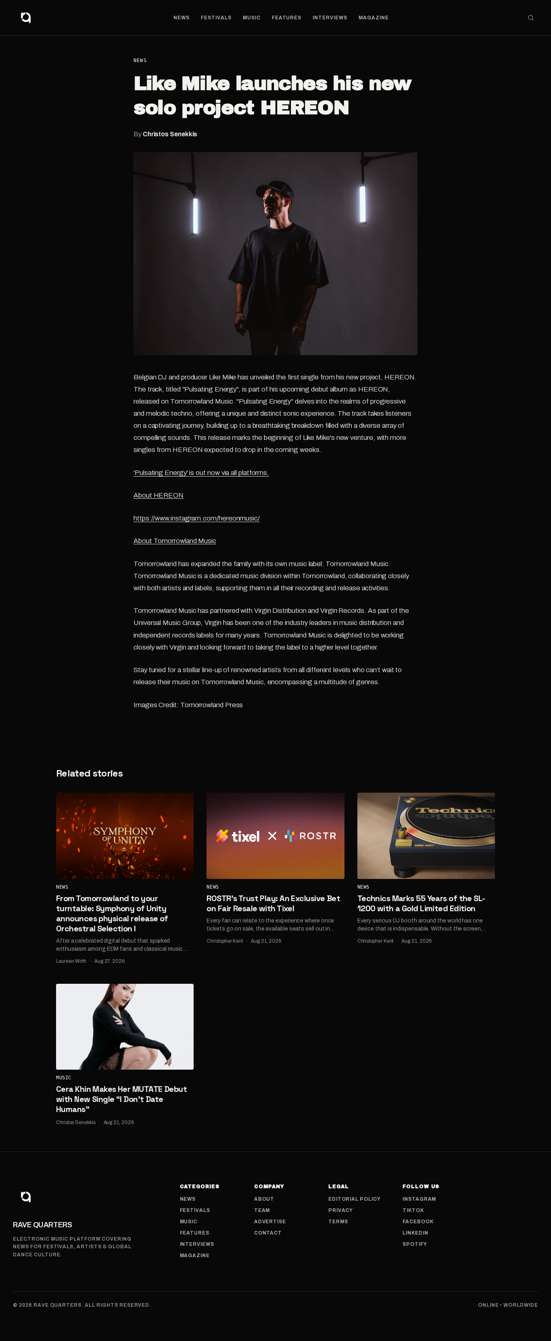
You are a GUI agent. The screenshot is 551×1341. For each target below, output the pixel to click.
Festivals (216, 18)
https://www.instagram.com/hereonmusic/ (197, 518)
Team (262, 1210)
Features (287, 18)
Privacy (340, 1210)
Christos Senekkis (170, 134)
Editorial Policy (354, 1199)
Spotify (415, 1244)
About (264, 1199)
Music (252, 18)
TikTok (413, 1210)
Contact (268, 1233)
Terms (338, 1221)
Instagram (419, 1199)
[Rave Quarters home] (26, 18)
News (181, 18)
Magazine (374, 18)
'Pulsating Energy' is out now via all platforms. (201, 473)
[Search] (531, 17)
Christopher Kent (225, 941)
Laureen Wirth (71, 961)
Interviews (330, 18)
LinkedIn (415, 1233)
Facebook (418, 1221)
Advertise (270, 1221)
